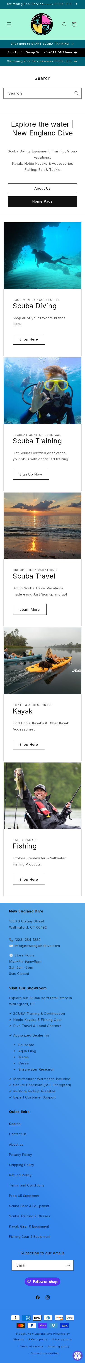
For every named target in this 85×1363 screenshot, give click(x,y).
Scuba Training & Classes (29, 1216)
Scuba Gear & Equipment (29, 1206)
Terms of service (31, 1346)
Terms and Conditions (26, 1185)
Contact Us (18, 1134)
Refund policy (38, 1339)
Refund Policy (20, 1175)
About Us (42, 188)
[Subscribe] (68, 1265)
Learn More (29, 609)
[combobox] (42, 93)
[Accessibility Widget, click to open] (78, 1356)
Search (15, 1124)
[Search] (76, 93)
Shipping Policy (21, 1165)
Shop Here (28, 339)
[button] (9, 24)
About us (16, 1144)
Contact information (45, 1353)
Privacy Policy (20, 1155)
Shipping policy (59, 1346)
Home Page (42, 201)
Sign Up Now (30, 474)
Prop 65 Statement (24, 1196)
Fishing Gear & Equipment (29, 1236)
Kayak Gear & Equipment (29, 1226)
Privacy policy (62, 1339)
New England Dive (40, 1333)
